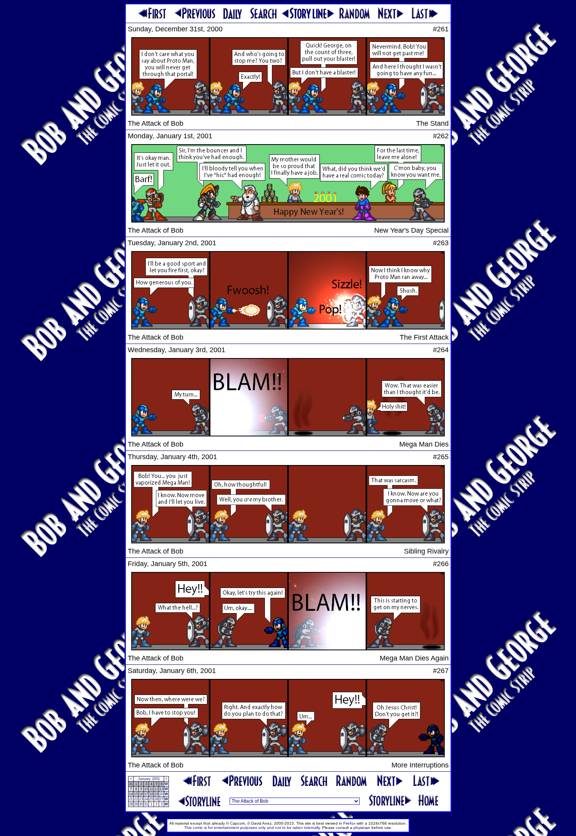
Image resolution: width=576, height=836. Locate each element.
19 (156, 794)
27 (161, 799)
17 (146, 794)
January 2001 (149, 779)
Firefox (349, 823)
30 (141, 804)
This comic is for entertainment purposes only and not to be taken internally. (252, 827)
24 (146, 799)
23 (141, 799)
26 (156, 799)
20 (161, 794)
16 (141, 794)
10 (146, 789)
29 (136, 804)
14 (131, 794)
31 (131, 784)
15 (136, 794)
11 (151, 789)
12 (156, 789)
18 (151, 794)
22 (136, 799)
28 (131, 804)
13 (161, 789)
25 (151, 799)
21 (131, 799)
